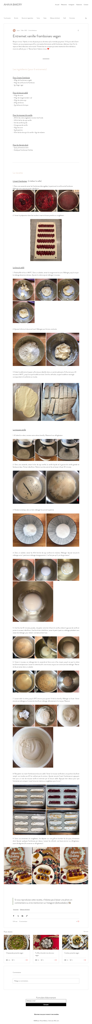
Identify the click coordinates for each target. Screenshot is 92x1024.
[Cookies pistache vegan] (75, 942)
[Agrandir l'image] (24, 201)
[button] (86, 18)
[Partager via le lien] (27, 916)
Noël (64, 18)
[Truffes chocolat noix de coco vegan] (46, 942)
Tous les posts (7, 18)
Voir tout (86, 931)
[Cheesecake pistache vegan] (17, 942)
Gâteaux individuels (55, 18)
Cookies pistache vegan (71, 953)
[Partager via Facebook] (13, 916)
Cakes (44, 18)
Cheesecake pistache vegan (14, 953)
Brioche (16, 18)
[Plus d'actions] (78, 30)
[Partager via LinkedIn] (22, 916)
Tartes (38, 18)
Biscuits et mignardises (27, 18)
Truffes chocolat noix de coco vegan (44, 954)
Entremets (72, 18)
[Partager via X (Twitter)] (18, 916)
